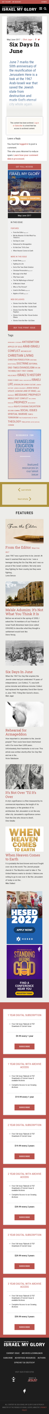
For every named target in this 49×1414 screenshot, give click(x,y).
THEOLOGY (14, 421)
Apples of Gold (20, 293)
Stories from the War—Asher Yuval (24, 303)
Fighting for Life (18, 264)
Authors (42, 1358)
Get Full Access (24, 167)
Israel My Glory (19, 8)
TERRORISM (13, 417)
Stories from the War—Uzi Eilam (24, 320)
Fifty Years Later (18, 277)
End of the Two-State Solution (23, 267)
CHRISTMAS (33, 360)
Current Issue (13, 1353)
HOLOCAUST (12, 375)
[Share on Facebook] (35, 39)
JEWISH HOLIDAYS (20, 388)
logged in (24, 144)
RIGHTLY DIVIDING (21, 406)
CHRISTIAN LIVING (21, 356)
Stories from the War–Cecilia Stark (25, 307)
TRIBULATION (25, 422)
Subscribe (24, 1046)
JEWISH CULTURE (30, 385)
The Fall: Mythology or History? (23, 280)
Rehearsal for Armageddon (22, 244)
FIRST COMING (27, 371)
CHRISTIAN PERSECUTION (18, 359)
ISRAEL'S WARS (13, 380)
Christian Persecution (22, 270)
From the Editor (20, 232)
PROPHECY (20, 402)
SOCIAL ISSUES (28, 410)
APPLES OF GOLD (15, 346)
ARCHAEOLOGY (26, 351)
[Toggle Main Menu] (41, 8)
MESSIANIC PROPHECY (28, 394)
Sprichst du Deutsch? (24, 1362)
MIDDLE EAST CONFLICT (18, 398)
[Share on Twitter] (39, 39)
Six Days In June (18, 241)
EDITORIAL (33, 364)
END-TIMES (13, 367)
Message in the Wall (20, 274)
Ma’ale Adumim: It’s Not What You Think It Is (24, 612)
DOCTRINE (22, 363)
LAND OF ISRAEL (30, 391)
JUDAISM (18, 391)
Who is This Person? (20, 287)
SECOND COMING (14, 411)
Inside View (19, 261)
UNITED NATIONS (34, 422)
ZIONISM (11, 425)
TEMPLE (30, 414)
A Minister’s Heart (19, 284)
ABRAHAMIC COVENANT (14, 342)
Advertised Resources (25, 1358)
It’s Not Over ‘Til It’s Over (21, 247)
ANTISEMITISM (30, 342)
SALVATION (34, 406)
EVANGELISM (27, 367)
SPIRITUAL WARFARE (17, 414)
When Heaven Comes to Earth (23, 251)
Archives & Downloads (32, 1353)
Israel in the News (21, 290)
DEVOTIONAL (12, 364)
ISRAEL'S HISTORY (29, 375)
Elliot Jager (27, 39)
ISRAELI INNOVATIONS (25, 380)
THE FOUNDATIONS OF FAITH (28, 418)
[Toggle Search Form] (45, 8)
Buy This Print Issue (24, 328)
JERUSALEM (18, 384)
